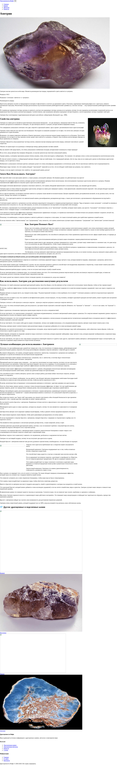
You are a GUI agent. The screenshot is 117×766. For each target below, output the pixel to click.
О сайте (6, 759)
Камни (6, 6)
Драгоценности (7, 1)
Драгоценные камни (10, 745)
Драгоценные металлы (11, 747)
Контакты (7, 760)
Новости (6, 9)
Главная (6, 4)
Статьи (6, 750)
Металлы (6, 7)
